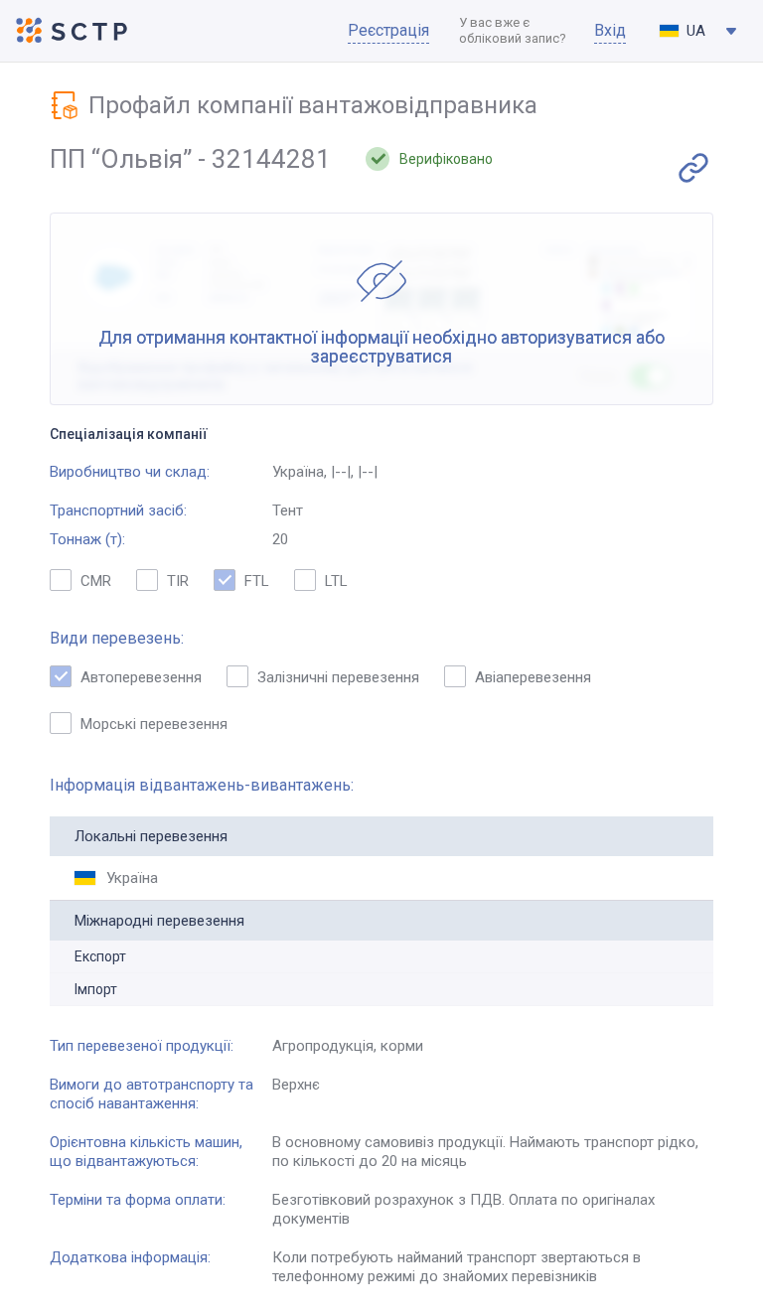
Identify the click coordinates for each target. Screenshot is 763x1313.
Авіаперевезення (533, 677)
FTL (256, 581)
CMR (95, 581)
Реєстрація (388, 30)
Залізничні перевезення (338, 677)
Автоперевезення (141, 677)
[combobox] (698, 31)
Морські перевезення (154, 724)
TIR (178, 581)
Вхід (610, 30)
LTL (336, 581)
